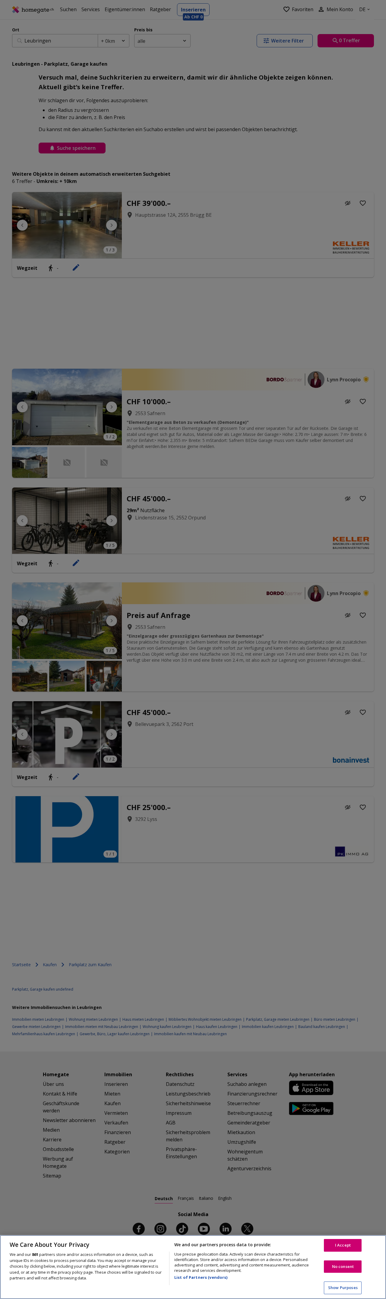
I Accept (343, 1245)
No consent (343, 1266)
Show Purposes (343, 1287)
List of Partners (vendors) (200, 1277)
